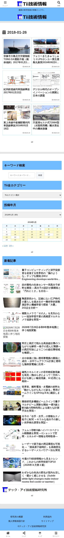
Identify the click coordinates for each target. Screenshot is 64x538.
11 (32, 232)
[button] (57, 394)
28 (57, 237)
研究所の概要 (16, 517)
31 (23, 240)
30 (15, 240)
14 (57, 232)
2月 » (11, 246)
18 (32, 234)
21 (57, 234)
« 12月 (5, 246)
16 (15, 234)
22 (7, 237)
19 (40, 234)
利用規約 (47, 517)
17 (23, 234)
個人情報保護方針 (16, 521)
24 (23, 237)
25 (32, 237)
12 (40, 232)
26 (40, 237)
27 (49, 237)
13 (49, 232)
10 (23, 232)
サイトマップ (47, 521)
